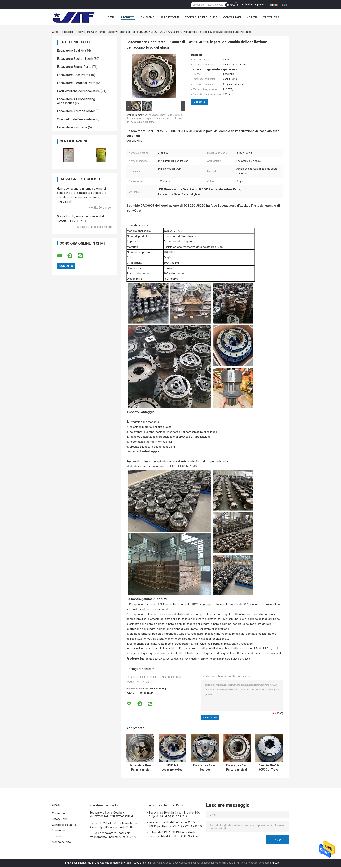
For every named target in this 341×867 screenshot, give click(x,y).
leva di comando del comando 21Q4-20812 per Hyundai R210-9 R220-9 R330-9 (175, 824)
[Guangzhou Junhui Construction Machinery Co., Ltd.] (74, 17)
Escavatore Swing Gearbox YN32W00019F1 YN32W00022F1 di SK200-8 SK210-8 (204, 767)
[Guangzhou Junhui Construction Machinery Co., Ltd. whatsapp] (72, 256)
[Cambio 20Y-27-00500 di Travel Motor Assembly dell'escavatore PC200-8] (269, 748)
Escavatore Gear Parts (90, 31)
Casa (111, 17)
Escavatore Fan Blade (72, 127)
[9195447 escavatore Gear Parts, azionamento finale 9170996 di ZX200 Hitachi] (172, 748)
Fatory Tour (169, 17)
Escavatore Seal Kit (70, 50)
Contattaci (232, 17)
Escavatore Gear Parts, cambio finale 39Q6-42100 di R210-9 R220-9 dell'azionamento (140, 767)
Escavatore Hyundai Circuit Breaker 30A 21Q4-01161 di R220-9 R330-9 (174, 814)
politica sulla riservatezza (79, 862)
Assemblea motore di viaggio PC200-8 (230, 658)
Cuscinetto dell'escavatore (76, 119)
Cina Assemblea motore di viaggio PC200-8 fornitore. (123, 862)
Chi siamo (148, 17)
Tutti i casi (271, 17)
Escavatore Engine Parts (74, 67)
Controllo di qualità (201, 17)
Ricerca (231, 4)
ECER (276, 862)
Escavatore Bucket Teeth (75, 59)
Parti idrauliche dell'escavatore (78, 91)
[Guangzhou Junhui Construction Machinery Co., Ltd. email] (62, 256)
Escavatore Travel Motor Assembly (189, 658)
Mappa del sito (61, 842)
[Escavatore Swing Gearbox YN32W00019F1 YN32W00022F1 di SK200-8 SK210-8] (205, 748)
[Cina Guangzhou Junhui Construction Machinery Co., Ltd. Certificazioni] (68, 155)
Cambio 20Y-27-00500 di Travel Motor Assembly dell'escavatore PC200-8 (269, 767)
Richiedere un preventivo (255, 4)
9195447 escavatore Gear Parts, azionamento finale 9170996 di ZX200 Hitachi (172, 767)
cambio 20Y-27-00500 (158, 658)
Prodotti (128, 17)
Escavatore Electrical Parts (76, 83)
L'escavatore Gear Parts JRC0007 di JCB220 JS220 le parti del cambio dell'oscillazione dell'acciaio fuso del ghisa (154, 118)
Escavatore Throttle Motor (76, 111)
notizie (252, 17)
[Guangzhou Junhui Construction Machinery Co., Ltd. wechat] (83, 256)
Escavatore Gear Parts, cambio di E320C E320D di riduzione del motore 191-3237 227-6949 (237, 767)
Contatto (199, 101)
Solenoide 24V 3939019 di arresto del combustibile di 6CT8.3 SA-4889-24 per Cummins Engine (174, 835)
